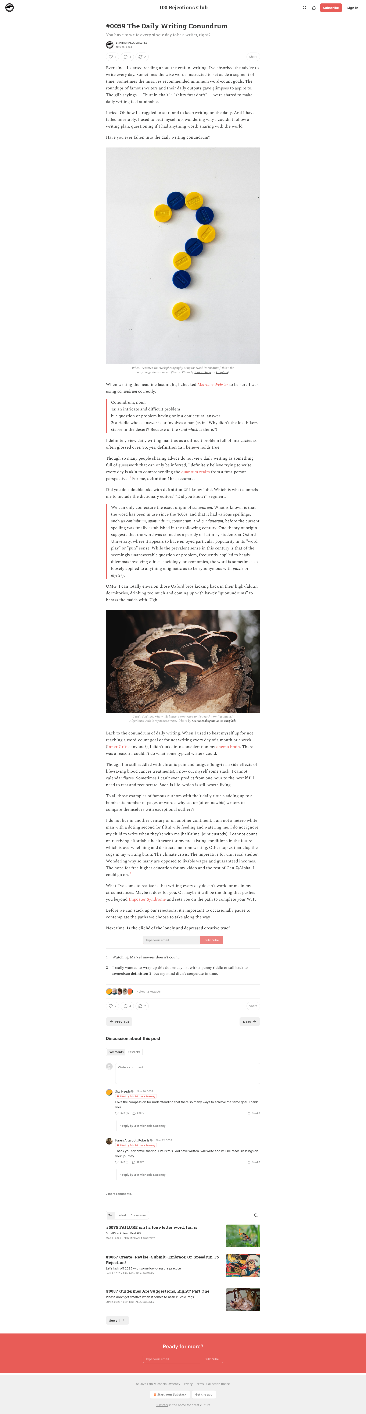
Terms (199, 1384)
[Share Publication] (314, 7)
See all (114, 1320)
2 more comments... (119, 1194)
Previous (122, 1021)
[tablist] (124, 1052)
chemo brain (228, 747)
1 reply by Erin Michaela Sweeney (142, 1126)
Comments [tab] (115, 1052)
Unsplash (222, 372)
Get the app (203, 1394)
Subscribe (331, 8)
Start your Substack (171, 1394)
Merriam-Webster (212, 384)
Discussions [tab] (138, 1215)
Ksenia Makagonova (205, 720)
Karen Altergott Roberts (132, 1140)
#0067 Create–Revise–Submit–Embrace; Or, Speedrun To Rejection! (162, 1259)
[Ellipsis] (258, 1091)
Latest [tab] (122, 1215)
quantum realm (195, 472)
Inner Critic (118, 747)
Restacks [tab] (134, 1052)
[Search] (304, 7)
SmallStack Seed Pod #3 (123, 1233)
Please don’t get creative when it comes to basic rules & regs (150, 1297)
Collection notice (218, 1384)
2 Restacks (154, 991)
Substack (162, 1405)
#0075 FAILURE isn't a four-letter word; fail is (151, 1227)
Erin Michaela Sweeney (131, 42)
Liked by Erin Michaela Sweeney (137, 1096)
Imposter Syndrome (147, 899)
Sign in (352, 8)
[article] (183, 1236)
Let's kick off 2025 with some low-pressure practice (143, 1268)
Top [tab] (110, 1215)
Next (247, 1021)
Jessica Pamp (202, 372)
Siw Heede (122, 1091)
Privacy (188, 1384)
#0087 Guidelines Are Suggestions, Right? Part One (157, 1291)
